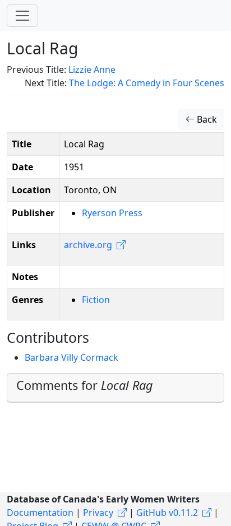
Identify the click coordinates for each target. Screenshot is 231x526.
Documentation (40, 512)
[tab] (115, 388)
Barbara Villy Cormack (71, 357)
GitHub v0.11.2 (167, 512)
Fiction (96, 300)
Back (206, 119)
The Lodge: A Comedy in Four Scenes (146, 83)
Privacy (98, 512)
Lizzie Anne (92, 69)
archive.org (88, 245)
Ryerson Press (112, 213)
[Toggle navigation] (22, 15)
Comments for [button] (84, 385)
